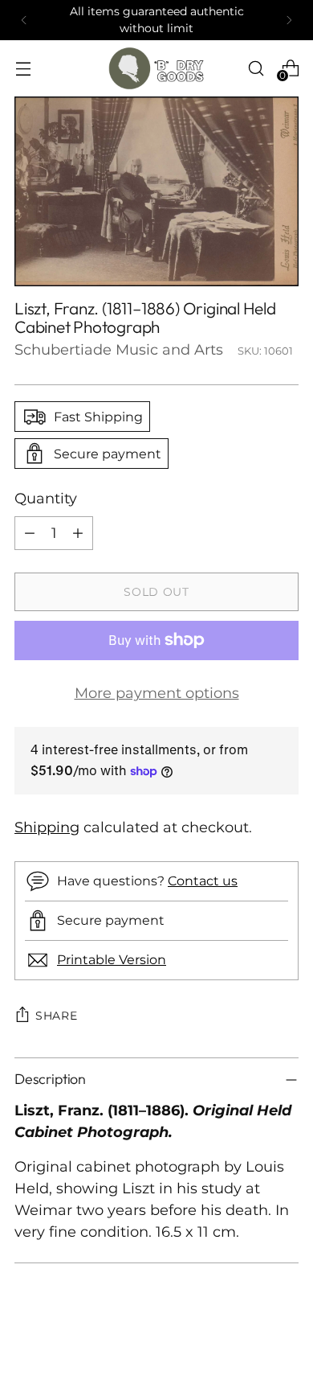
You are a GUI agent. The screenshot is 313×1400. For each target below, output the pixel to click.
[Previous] (24, 20)
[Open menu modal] (22, 67)
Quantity (45, 498)
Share (56, 1015)
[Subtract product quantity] (29, 533)
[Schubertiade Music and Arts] (156, 68)
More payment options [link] (157, 693)
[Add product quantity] (77, 533)
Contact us (203, 880)
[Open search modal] (255, 67)
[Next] (289, 20)
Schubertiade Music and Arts (118, 350)
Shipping (46, 827)
